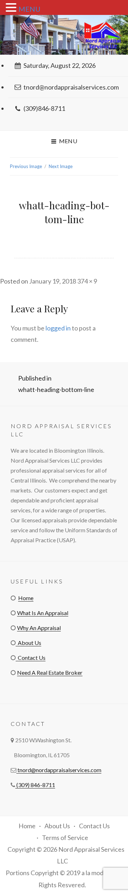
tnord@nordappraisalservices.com (71, 87)
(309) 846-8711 (35, 784)
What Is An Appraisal (42, 612)
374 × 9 (87, 281)
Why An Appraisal (39, 627)
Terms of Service (65, 837)
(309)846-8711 (44, 108)
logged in (58, 328)
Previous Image (26, 166)
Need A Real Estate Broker (49, 672)
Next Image (61, 166)
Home (25, 597)
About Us (28, 642)
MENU (29, 9)
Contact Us (31, 657)
